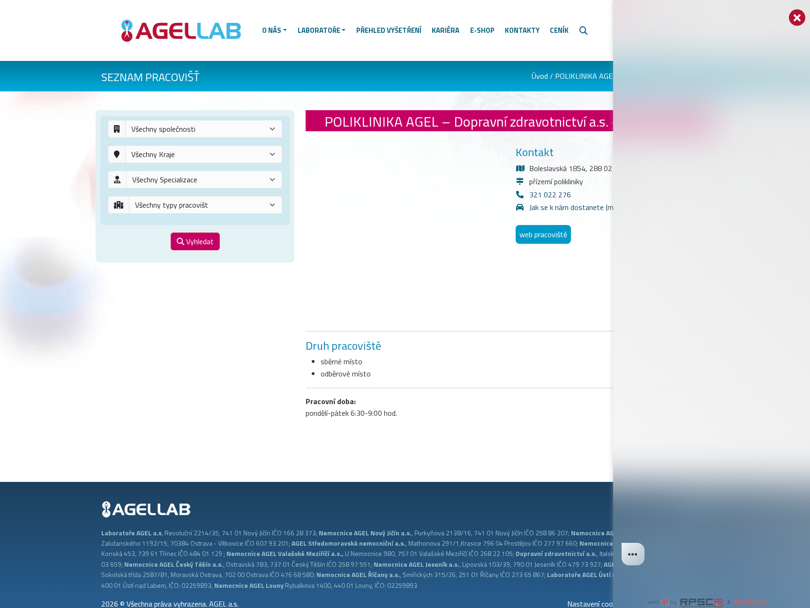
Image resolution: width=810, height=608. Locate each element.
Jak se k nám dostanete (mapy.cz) (582, 207)
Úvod (540, 76)
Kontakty (522, 30)
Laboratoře (319, 30)
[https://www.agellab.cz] (184, 29)
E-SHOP (482, 30)
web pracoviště (543, 234)
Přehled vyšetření (388, 30)
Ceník (559, 30)
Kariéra (445, 30)
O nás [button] (271, 30)
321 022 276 (550, 194)
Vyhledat (199, 241)
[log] (711, 289)
